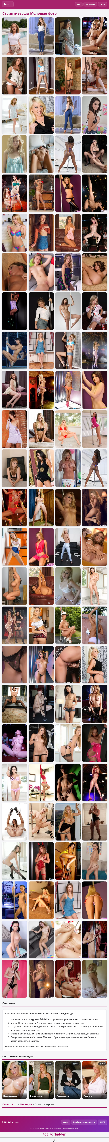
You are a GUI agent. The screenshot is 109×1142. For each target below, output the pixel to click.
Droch (7, 4)
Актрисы (90, 4)
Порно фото (9, 1104)
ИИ (78, 4)
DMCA (102, 1122)
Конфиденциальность (84, 1122)
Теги (102, 4)
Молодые (26, 1104)
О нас (65, 1122)
